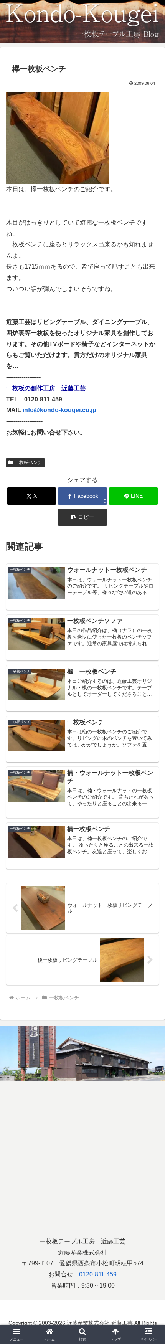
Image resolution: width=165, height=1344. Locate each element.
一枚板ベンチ (28, 462)
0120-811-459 (98, 1274)
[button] (82, 517)
